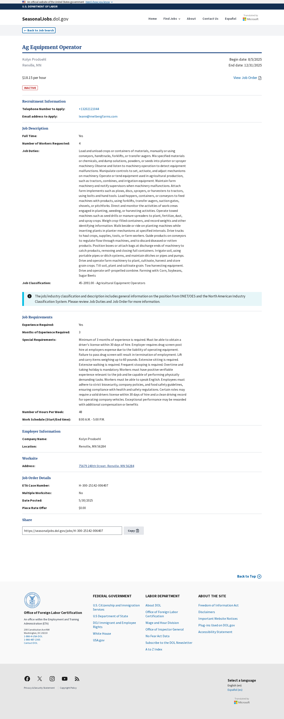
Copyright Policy (68, 687)
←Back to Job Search (39, 30)
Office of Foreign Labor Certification (162, 614)
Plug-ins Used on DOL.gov (216, 625)
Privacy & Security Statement (39, 687)
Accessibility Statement (215, 632)
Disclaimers (206, 612)
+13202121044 (89, 109)
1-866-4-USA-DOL (33, 636)
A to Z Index (154, 649)
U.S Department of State (110, 616)
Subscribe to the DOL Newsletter (169, 642)
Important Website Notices (218, 618)
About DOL (153, 605)
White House (102, 633)
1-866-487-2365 (32, 639)
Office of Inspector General (165, 629)
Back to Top (246, 576)
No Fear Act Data (157, 636)
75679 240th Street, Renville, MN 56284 (106, 466)
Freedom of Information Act (218, 605)
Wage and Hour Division (162, 623)
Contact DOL (31, 642)
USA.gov (98, 640)
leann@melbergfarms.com (98, 116)
